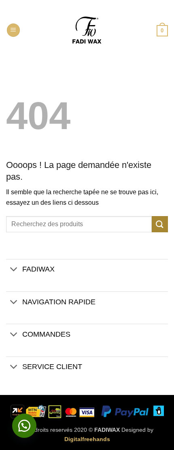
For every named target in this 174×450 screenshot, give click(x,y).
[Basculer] (14, 270)
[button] (13, 30)
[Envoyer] (160, 224)
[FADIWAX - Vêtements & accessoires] (87, 30)
